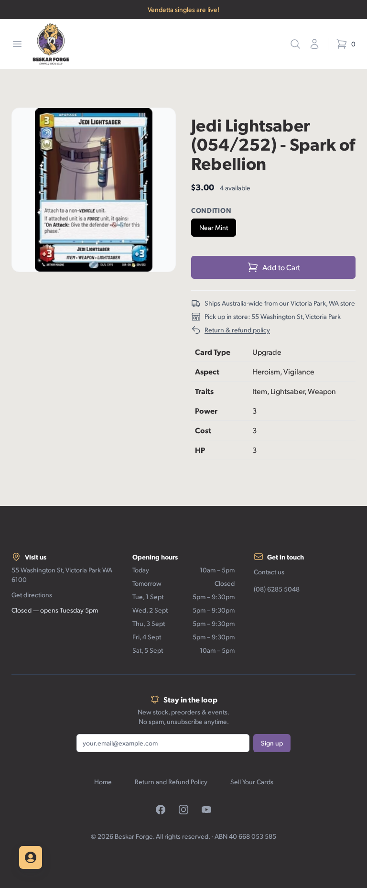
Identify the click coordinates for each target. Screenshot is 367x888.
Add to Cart (281, 267)
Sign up (272, 743)
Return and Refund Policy (171, 782)
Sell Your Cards (251, 782)
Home (103, 782)
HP (200, 450)
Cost (203, 430)
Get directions (31, 595)
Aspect (207, 371)
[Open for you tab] (30, 857)
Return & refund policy (237, 330)
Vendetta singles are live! (183, 9)
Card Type (212, 352)
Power (206, 411)
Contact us (269, 572)
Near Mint (213, 227)
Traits (204, 391)
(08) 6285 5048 (277, 589)
